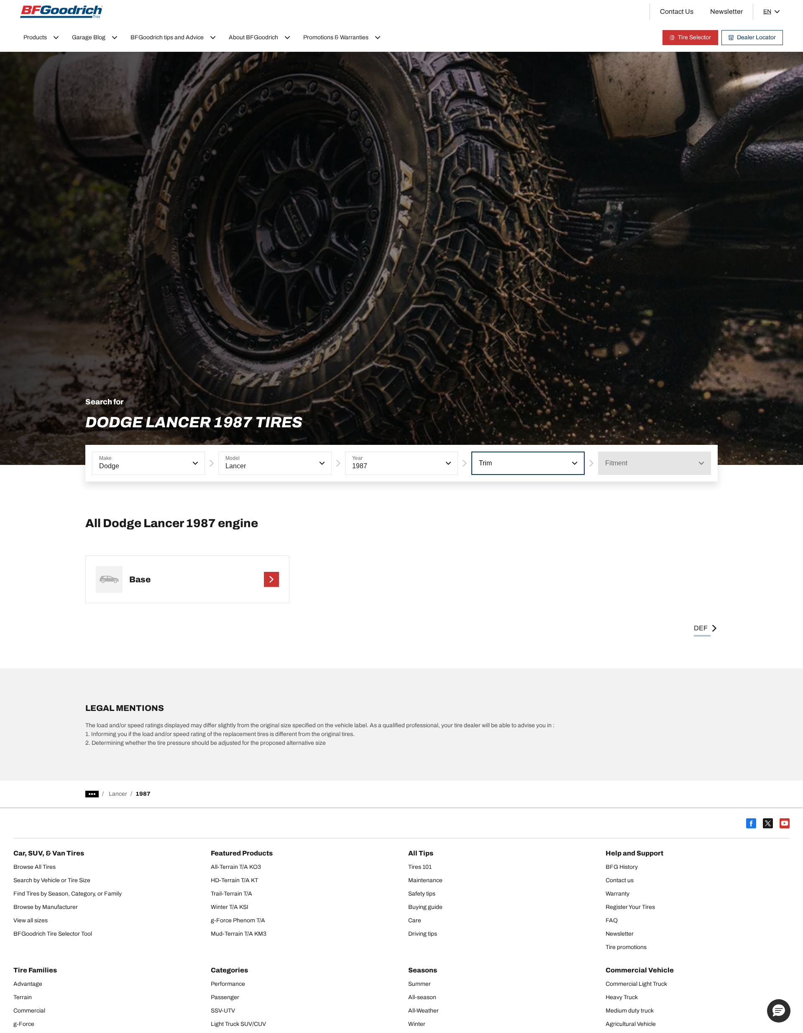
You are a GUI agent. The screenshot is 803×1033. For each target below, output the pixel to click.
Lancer (118, 794)
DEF (701, 628)
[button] (194, 463)
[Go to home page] (61, 11)
